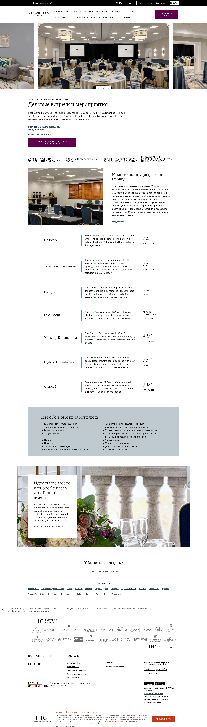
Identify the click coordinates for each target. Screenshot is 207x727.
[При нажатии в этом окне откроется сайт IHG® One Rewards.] (161, 646)
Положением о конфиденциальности (74, 724)
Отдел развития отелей (77, 674)
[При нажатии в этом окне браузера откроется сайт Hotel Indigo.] (121, 629)
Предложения (61, 11)
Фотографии (124, 17)
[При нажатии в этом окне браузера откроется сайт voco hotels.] (148, 629)
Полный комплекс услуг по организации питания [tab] (120, 160)
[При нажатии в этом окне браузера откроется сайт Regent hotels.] (49, 629)
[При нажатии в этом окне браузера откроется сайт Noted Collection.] (135, 629)
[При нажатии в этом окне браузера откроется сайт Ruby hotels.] (158, 629)
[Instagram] (39, 664)
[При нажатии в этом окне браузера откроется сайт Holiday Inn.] (91, 639)
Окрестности (61, 17)
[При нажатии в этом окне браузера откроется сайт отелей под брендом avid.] (114, 639)
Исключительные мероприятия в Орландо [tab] (44, 160)
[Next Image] (108, 89)
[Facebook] (30, 664)
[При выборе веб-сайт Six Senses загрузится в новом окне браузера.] (36, 629)
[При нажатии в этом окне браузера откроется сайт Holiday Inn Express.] (78, 639)
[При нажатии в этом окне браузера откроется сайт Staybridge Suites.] (140, 639)
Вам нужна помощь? (42, 3)
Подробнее (118, 222)
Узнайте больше (153, 693)
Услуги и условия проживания (103, 11)
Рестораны (130, 11)
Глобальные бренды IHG (77, 670)
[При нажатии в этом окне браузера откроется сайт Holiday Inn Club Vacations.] (155, 639)
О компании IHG (73, 663)
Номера (77, 11)
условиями (134, 719)
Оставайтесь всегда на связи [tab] (81, 160)
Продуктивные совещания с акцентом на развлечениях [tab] (157, 159)
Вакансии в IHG (73, 667)
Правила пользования (114, 666)
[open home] (4, 610)
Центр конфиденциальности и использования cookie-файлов (156, 663)
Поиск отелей (111, 662)
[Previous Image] (99, 89)
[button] (174, 3)
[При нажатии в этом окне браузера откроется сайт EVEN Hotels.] (64, 639)
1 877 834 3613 (58, 685)
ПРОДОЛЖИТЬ (163, 719)
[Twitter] (34, 664)
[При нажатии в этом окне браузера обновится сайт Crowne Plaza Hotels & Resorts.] (51, 639)
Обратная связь (150, 673)
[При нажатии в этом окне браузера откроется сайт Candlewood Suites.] (169, 639)
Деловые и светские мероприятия (93, 17)
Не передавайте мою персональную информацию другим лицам (159, 669)
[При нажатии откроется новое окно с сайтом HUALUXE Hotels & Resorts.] (171, 629)
